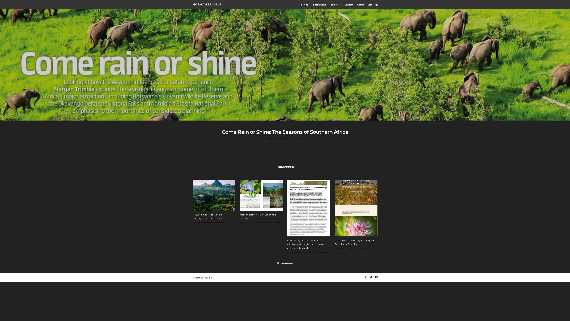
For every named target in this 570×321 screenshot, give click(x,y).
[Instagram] (365, 277)
